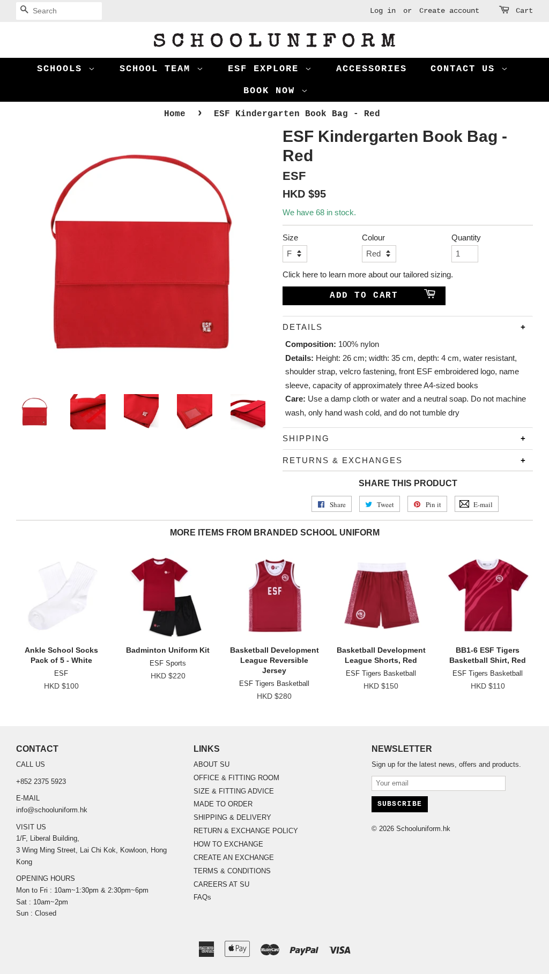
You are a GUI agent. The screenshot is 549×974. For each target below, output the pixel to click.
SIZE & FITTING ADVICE (234, 791)
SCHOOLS (62, 69)
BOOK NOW (272, 91)
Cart (524, 10)
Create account (449, 10)
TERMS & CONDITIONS (232, 871)
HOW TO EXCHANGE (228, 844)
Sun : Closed (36, 913)
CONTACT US (466, 69)
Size (290, 237)
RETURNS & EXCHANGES (343, 460)
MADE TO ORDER (223, 804)
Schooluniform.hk (423, 829)
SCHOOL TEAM (158, 69)
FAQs (202, 897)
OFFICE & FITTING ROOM (236, 778)
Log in (383, 10)
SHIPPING (306, 438)
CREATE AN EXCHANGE (234, 858)
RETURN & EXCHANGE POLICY (246, 831)
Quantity (464, 237)
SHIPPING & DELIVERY (232, 817)
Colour (373, 237)
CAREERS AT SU (221, 884)
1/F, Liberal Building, (48, 838)
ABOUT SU (211, 764)
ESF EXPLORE (266, 69)
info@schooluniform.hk (51, 810)
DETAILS (303, 326)
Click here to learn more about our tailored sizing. (368, 274)
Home (175, 114)
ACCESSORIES (371, 69)
